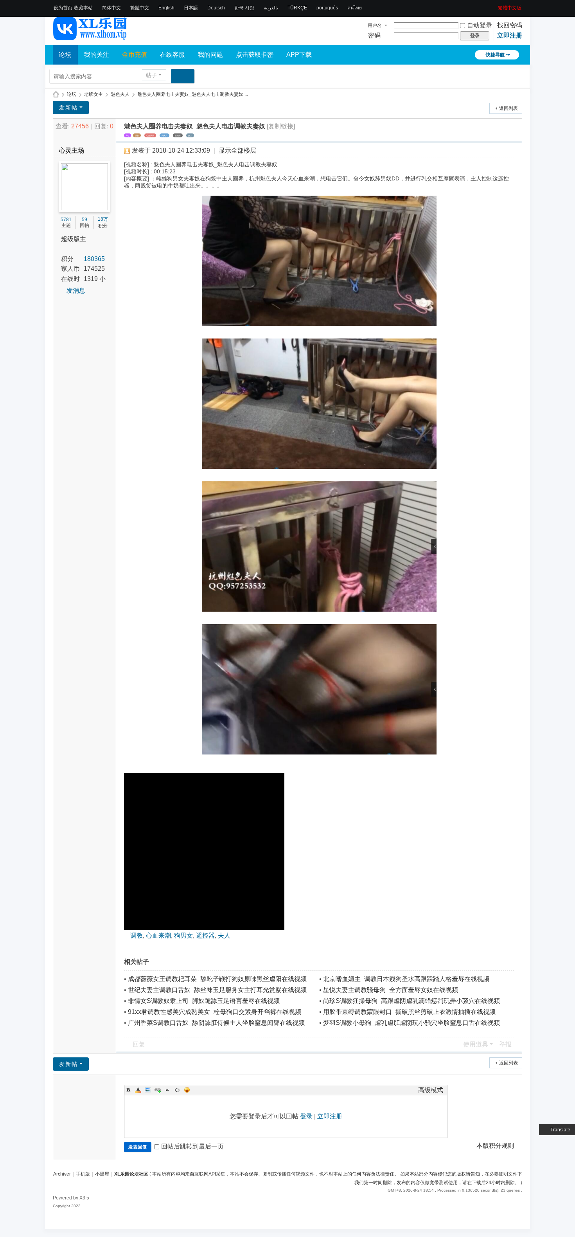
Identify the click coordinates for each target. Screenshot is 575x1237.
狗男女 (164, 135)
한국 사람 (244, 8)
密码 (374, 35)
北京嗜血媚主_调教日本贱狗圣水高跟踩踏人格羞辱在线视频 (406, 979)
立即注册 (509, 35)
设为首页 (63, 8)
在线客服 (172, 54)
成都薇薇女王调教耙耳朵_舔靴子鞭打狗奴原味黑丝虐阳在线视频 (217, 979)
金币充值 (134, 54)
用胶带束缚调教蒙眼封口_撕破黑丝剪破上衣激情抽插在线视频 (409, 1011)
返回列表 (508, 108)
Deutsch (216, 8)
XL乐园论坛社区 (56, 94)
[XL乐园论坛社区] (90, 37)
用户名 (375, 25)
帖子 (151, 75)
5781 (66, 219)
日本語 (191, 8)
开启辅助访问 (495, 5)
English (166, 8)
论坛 (65, 54)
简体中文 (111, 8)
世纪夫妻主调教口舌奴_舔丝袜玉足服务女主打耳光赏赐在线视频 (217, 990)
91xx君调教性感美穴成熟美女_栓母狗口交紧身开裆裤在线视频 (214, 1011)
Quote (167, 1090)
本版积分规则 (495, 1145)
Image (148, 1090)
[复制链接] (281, 126)
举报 (505, 1044)
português (327, 8)
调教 (137, 135)
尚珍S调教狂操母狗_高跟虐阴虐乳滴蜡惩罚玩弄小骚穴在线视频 (411, 1001)
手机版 (83, 1174)
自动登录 (479, 25)
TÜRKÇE (297, 8)
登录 (306, 1116)
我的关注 (96, 54)
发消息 (75, 290)
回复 (139, 1044)
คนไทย (354, 8)
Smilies (187, 1090)
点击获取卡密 (254, 54)
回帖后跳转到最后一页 (192, 1146)
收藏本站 (83, 8)
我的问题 (210, 54)
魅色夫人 (120, 94)
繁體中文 (139, 8)
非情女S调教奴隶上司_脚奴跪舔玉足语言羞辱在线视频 (204, 1001)
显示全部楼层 (237, 150)
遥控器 (178, 135)
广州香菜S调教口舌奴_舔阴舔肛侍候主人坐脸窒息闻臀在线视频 (216, 1022)
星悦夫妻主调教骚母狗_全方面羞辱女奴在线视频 (390, 990)
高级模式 (430, 1090)
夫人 (190, 135)
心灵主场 (71, 150)
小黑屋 (102, 1174)
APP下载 (299, 54)
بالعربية (271, 8)
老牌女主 (93, 94)
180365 (94, 259)
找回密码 (509, 25)
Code (177, 1090)
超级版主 (73, 239)
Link (158, 1090)
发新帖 (68, 107)
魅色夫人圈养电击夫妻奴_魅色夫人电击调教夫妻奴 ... (192, 94)
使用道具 (475, 1044)
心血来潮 (150, 135)
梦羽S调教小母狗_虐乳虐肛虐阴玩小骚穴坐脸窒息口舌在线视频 (411, 1022)
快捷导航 (495, 55)
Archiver (62, 1174)
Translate (560, 1130)
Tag (127, 135)
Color (138, 1090)
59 (84, 219)
